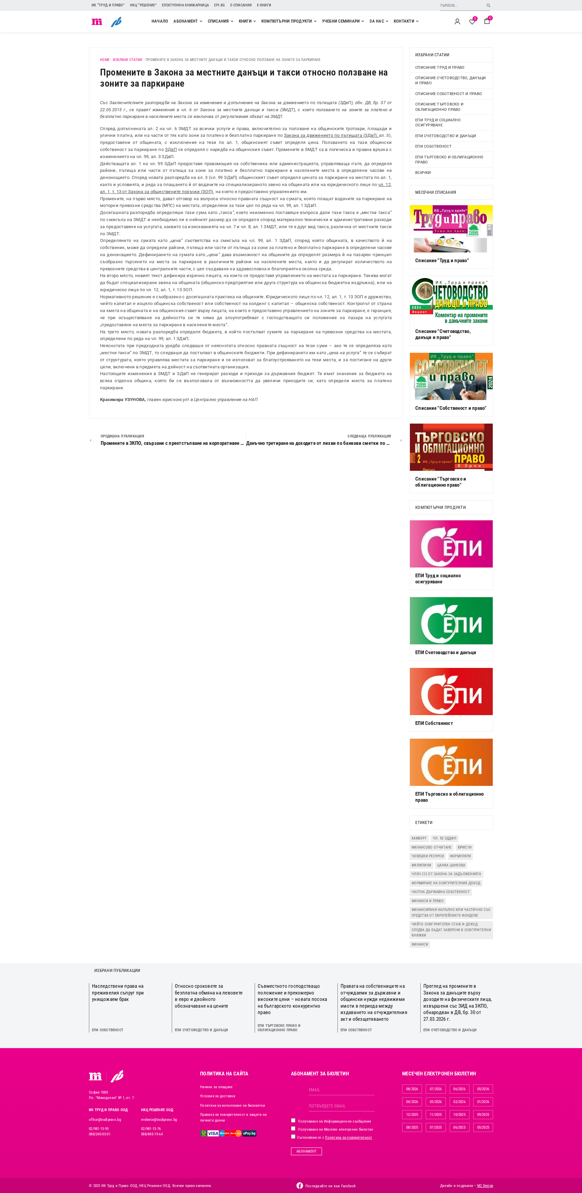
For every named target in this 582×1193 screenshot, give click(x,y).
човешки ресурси (428, 856)
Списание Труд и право (439, 67)
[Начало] (97, 21)
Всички (423, 173)
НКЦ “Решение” (143, 5)
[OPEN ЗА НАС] (387, 21)
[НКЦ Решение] (117, 1076)
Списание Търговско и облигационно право (439, 107)
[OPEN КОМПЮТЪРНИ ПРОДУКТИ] (315, 21)
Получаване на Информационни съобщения (334, 1121)
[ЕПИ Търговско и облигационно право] (451, 762)
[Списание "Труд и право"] (451, 228)
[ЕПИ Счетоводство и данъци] (451, 620)
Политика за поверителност (348, 1137)
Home (104, 60)
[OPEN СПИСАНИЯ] (232, 21)
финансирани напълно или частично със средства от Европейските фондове (451, 913)
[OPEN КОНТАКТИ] (417, 21)
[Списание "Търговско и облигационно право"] (451, 447)
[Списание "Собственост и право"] (451, 376)
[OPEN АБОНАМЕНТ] (201, 21)
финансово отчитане (432, 847)
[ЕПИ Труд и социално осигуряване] (451, 544)
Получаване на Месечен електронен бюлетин (335, 1129)
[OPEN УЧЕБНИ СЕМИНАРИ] (362, 21)
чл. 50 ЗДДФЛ (444, 838)
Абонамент (306, 1151)
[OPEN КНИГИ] (254, 21)
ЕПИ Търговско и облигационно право (449, 159)
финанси (420, 944)
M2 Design (485, 1186)
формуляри (460, 856)
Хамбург (419, 838)
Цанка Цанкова (451, 865)
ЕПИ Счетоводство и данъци (445, 136)
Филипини (421, 865)
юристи (465, 847)
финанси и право (428, 901)
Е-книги (264, 5)
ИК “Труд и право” (108, 5)
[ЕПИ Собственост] (451, 691)
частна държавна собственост (441, 892)
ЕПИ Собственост (433, 146)
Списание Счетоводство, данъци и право (450, 80)
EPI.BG (219, 5)
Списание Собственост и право (448, 94)
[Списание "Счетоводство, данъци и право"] (451, 299)
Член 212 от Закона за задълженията (446, 874)
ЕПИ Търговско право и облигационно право (279, 1027)
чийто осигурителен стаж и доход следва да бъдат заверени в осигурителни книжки (451, 930)
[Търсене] (488, 5)
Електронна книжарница (185, 5)
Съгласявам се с (334, 1137)
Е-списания (241, 5)
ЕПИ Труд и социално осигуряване (438, 122)
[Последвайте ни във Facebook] (299, 1185)
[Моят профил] (457, 21)
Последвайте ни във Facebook (330, 1186)
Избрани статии (127, 60)
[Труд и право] (95, 1076)
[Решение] (116, 21)
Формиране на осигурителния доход (446, 883)
